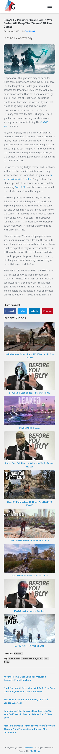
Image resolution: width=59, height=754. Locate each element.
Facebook (9, 311)
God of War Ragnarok (32, 658)
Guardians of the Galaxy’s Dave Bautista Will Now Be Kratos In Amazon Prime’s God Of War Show (28, 714)
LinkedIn (34, 311)
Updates (18, 653)
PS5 (46, 658)
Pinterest (47, 311)
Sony (6, 661)
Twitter (22, 311)
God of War (20, 187)
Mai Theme (35, 751)
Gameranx (28, 747)
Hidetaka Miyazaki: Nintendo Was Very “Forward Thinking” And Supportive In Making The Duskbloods (29, 729)
